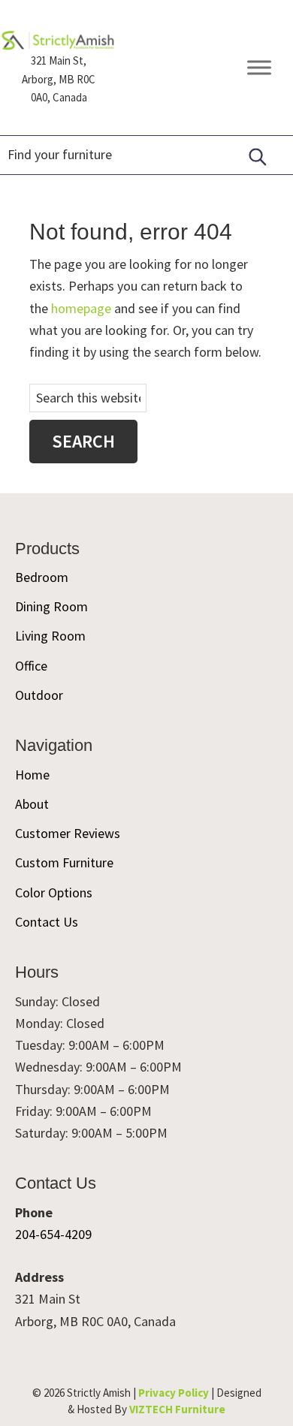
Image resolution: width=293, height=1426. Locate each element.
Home (32, 774)
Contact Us (46, 921)
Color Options (53, 892)
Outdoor (39, 695)
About (32, 803)
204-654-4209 (53, 1234)
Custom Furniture (64, 862)
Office (31, 665)
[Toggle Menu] (259, 68)
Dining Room (51, 606)
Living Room (50, 635)
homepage (81, 308)
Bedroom (41, 577)
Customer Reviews (67, 833)
